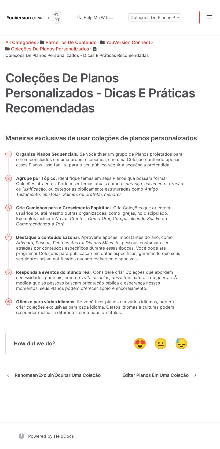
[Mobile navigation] (209, 17)
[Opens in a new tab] (22, 435)
